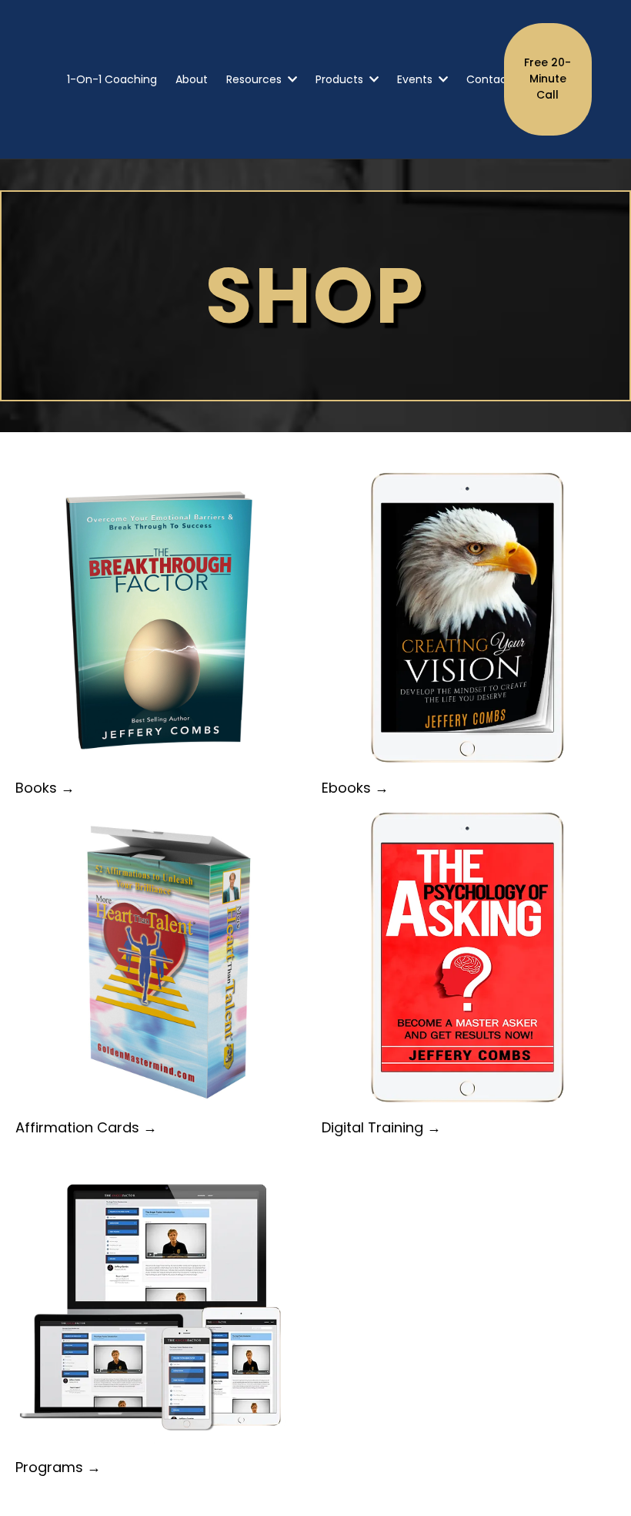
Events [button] (416, 79)
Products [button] (341, 79)
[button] (291, 79)
